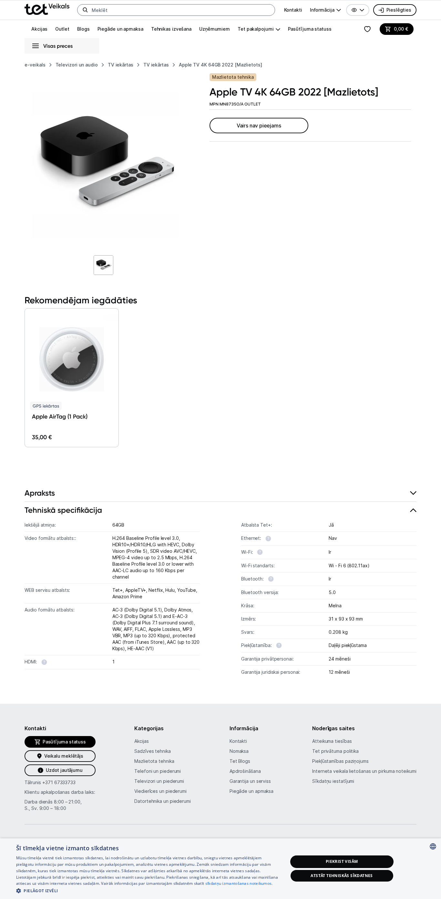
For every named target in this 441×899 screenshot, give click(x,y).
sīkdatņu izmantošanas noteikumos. (239, 883)
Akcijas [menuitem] (39, 29)
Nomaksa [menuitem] (239, 751)
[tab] (220, 493)
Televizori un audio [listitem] (77, 64)
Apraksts (40, 493)
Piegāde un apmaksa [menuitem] (120, 29)
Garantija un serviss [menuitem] (250, 781)
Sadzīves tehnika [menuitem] (152, 751)
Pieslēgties (398, 10)
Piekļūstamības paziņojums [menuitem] (340, 761)
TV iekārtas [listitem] (120, 64)
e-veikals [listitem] (35, 64)
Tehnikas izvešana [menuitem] (171, 29)
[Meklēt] (85, 10)
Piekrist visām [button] (342, 861)
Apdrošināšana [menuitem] (245, 771)
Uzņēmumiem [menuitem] (214, 29)
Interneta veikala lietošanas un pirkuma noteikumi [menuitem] (364, 771)
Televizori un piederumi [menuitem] (159, 781)
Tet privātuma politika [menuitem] (335, 751)
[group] (325, 10)
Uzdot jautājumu (64, 770)
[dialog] (220, 868)
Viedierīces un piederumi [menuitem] (160, 791)
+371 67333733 (59, 782)
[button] (357, 10)
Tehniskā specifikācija (63, 510)
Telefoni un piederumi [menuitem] (157, 771)
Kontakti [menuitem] (293, 10)
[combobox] (433, 846)
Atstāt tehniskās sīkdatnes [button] (342, 875)
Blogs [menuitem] (83, 29)
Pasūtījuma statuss (310, 29)
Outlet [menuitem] (62, 29)
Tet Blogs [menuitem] (240, 761)
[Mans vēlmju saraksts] (367, 29)
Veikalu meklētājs (63, 756)
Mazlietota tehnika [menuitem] (154, 761)
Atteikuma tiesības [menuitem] (332, 741)
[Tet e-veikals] (47, 9)
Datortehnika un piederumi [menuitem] (162, 801)
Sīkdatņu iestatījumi (333, 781)
